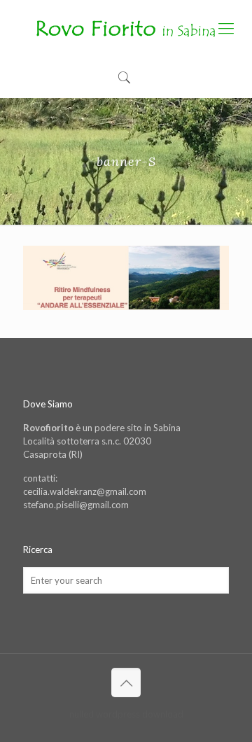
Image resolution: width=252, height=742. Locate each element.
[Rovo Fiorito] (126, 28)
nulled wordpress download (126, 714)
